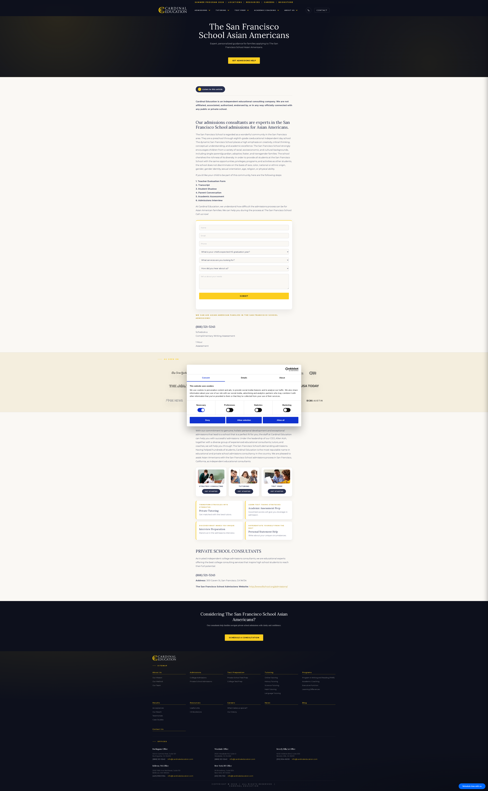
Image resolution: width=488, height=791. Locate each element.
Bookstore (286, 2)
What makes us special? (237, 708)
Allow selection (244, 420)
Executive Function (310, 685)
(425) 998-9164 (158, 776)
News (267, 703)
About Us (289, 10)
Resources (253, 2)
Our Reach (157, 712)
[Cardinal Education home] (173, 10)
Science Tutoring (272, 685)
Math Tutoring (270, 689)
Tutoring (221, 10)
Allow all (280, 420)
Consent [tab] (206, 378)
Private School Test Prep (237, 678)
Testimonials (157, 716)
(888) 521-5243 (158, 759)
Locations (235, 2)
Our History (232, 712)
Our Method (157, 681)
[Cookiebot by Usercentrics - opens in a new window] (287, 369)
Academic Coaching (265, 10)
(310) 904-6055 (283, 759)
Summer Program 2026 (209, 2)
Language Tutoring (273, 693)
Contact (322, 10)
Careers (269, 2)
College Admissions (198, 678)
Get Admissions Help (244, 60)
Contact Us (158, 729)
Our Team (156, 685)
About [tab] (282, 378)
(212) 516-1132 (220, 776)
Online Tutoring (271, 678)
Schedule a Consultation (244, 637)
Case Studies (158, 720)
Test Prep (240, 10)
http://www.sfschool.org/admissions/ (268, 586)
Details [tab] (244, 378)
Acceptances (158, 708)
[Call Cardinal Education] (308, 10)
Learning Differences (311, 689)
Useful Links (195, 708)
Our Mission (157, 678)
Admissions (201, 10)
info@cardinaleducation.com (180, 759)
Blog (304, 703)
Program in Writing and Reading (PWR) (318, 678)
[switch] (229, 410)
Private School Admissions (201, 681)
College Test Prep (234, 681)
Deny (207, 420)
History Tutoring (271, 681)
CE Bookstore (196, 712)
